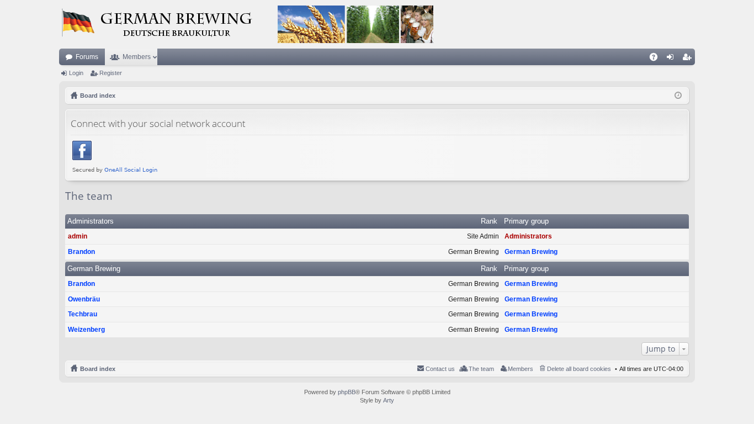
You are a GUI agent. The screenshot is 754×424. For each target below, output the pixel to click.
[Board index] (246, 24)
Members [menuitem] (520, 368)
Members (137, 57)
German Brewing (531, 252)
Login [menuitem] (672, 59)
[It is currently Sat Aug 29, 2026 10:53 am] (678, 95)
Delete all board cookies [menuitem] (579, 368)
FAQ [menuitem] (657, 59)
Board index (97, 368)
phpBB (346, 392)
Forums (87, 57)
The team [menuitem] (481, 368)
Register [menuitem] (689, 59)
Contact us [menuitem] (440, 368)
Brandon (81, 252)
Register (110, 73)
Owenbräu (84, 299)
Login (76, 73)
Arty (388, 400)
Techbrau (82, 314)
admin (77, 236)
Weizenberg (86, 329)
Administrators (90, 221)
